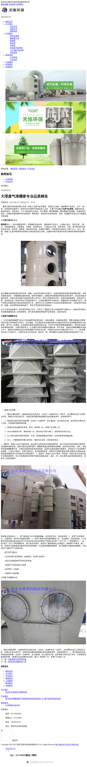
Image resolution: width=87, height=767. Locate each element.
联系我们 (20, 4)
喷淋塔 (12, 41)
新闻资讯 (9, 55)
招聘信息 (13, 31)
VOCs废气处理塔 (17, 50)
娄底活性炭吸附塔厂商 (17, 662)
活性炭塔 (13, 53)
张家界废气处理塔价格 (17, 659)
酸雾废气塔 (14, 38)
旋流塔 (12, 43)
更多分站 (75, 744)
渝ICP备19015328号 (63, 744)
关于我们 (9, 24)
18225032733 (10, 749)
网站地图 (4, 4)
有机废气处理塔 (16, 48)
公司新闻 (13, 57)
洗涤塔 (12, 45)
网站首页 (9, 22)
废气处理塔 (14, 36)
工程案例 (9, 62)
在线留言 (12, 4)
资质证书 (13, 29)
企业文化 (13, 26)
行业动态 (13, 60)
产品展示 (9, 34)
